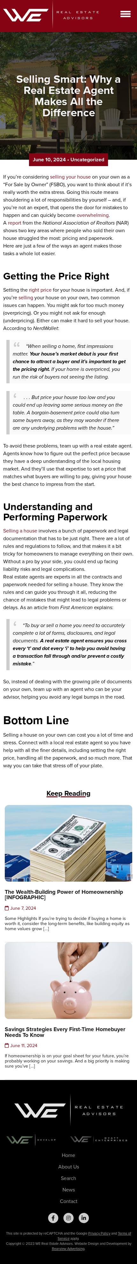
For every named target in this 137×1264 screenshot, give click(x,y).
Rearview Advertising (68, 1248)
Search (68, 1178)
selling (25, 297)
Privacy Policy (99, 1233)
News (68, 1189)
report (14, 222)
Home (68, 1155)
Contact (68, 1201)
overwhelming (93, 215)
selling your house (70, 176)
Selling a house (20, 530)
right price (40, 290)
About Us (68, 1166)
